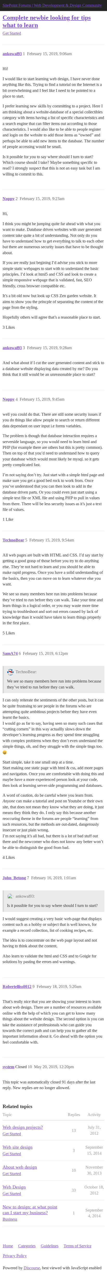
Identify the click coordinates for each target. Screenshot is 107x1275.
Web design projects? (23, 1127)
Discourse (32, 1268)
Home (8, 1246)
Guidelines (49, 1246)
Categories (27, 1246)
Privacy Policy (15, 1256)
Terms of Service (77, 1246)
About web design (20, 1167)
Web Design (14, 1187)
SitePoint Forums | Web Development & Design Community (52, 5)
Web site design (17, 1147)
